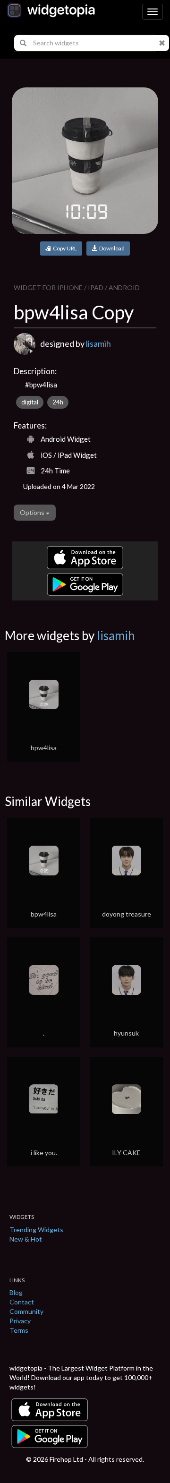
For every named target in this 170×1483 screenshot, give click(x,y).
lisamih (98, 343)
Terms (18, 1330)
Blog (16, 1292)
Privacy (20, 1321)
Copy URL (64, 248)
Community (26, 1311)
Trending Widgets (36, 1230)
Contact (21, 1302)
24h (57, 402)
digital (29, 402)
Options (33, 512)
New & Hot (25, 1239)
